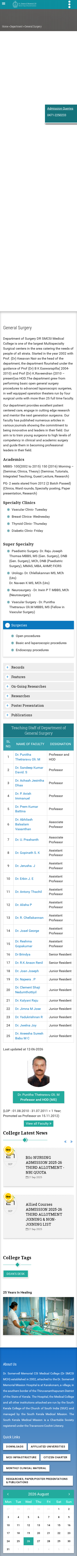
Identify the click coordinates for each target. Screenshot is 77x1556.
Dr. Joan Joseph (27, 971)
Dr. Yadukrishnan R (29, 1017)
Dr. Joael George (27, 931)
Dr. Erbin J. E (24, 879)
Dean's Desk (16, 1273)
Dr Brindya (22, 954)
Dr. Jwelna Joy (26, 1025)
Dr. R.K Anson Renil (29, 963)
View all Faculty (37, 1123)
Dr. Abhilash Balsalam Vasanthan (24, 824)
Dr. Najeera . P (25, 979)
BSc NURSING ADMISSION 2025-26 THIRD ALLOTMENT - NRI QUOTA (45, 1165)
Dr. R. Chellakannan (29, 918)
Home (5, 26)
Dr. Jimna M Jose (28, 1009)
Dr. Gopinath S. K (27, 853)
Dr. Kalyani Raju (26, 1000)
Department (16, 26)
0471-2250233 (56, 115)
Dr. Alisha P (23, 905)
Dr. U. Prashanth (27, 840)
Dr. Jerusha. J (25, 866)
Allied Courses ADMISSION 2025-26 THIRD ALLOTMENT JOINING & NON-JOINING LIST (44, 1214)
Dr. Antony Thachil (28, 892)
